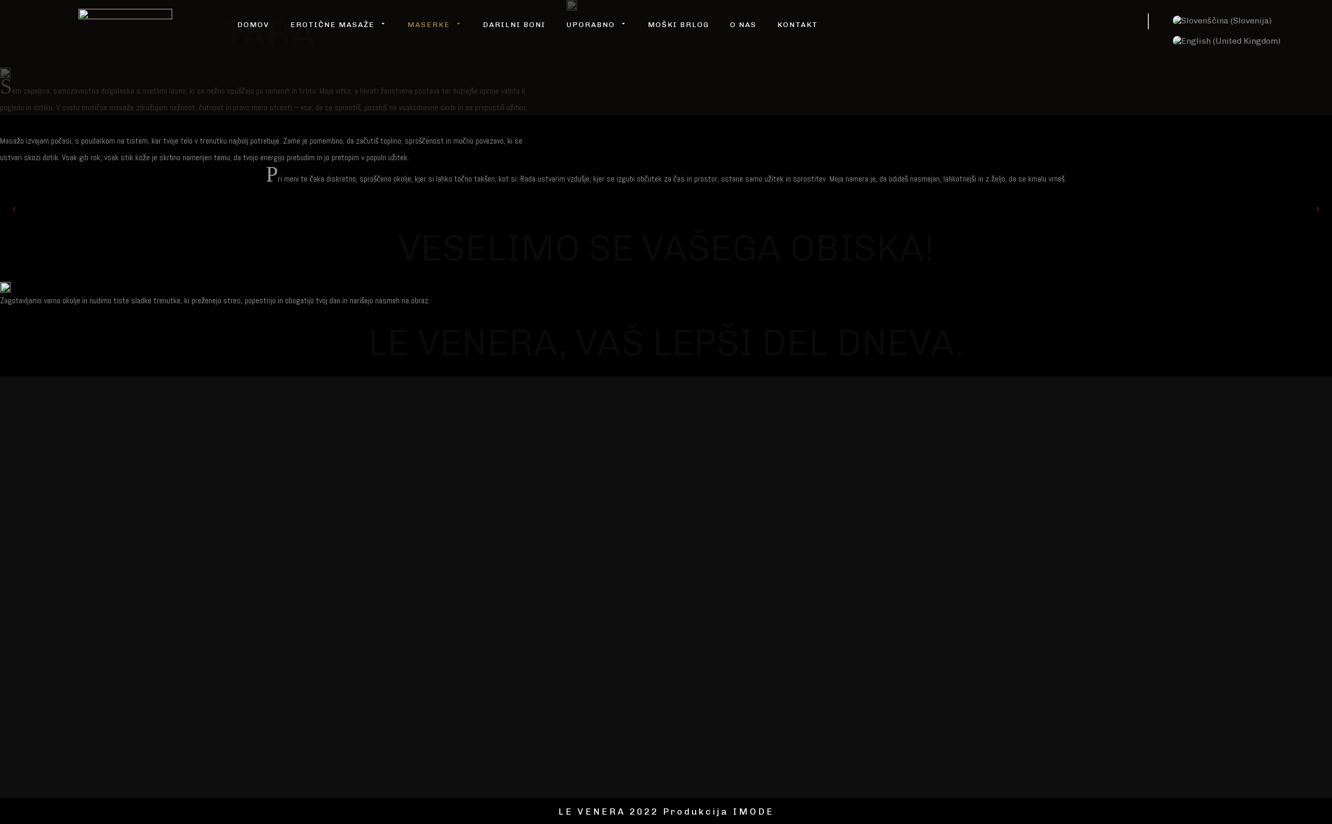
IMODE (753, 811)
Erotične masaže (455, 456)
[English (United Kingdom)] (1227, 41)
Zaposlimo (352, 484)
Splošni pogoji (402, 564)
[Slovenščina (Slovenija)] (1222, 20)
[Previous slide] (14, 209)
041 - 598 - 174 (1083, 473)
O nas (743, 24)
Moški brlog (678, 24)
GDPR (449, 564)
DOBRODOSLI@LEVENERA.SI (1122, 456)
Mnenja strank (622, 456)
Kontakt (797, 24)
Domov (253, 24)
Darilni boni (514, 24)
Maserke (388, 456)
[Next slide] (1317, 209)
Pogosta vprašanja (544, 456)
